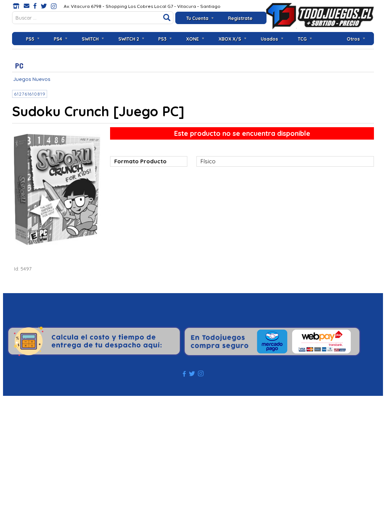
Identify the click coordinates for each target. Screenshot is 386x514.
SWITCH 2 (128, 39)
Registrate (240, 18)
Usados (269, 39)
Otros (353, 39)
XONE (192, 39)
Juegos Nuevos (31, 79)
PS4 (58, 39)
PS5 (30, 39)
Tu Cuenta (197, 18)
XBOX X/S (230, 39)
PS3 (162, 39)
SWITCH (90, 39)
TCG (302, 39)
